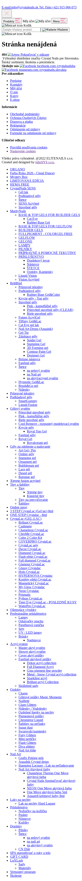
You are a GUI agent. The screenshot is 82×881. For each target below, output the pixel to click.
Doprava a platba (21, 121)
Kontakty (16, 84)
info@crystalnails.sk (20, 7)
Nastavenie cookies (23, 151)
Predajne (16, 80)
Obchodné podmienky (25, 114)
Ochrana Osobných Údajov (28, 118)
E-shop (15, 99)
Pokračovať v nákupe (34, 54)
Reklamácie (18, 125)
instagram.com (42, 70)
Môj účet (16, 88)
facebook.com (55, 66)
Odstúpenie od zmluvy (25, 129)
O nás (14, 92)
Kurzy (14, 96)
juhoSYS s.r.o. (45, 162)
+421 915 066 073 (58, 7)
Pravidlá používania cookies (28, 147)
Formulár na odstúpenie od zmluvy (33, 133)
